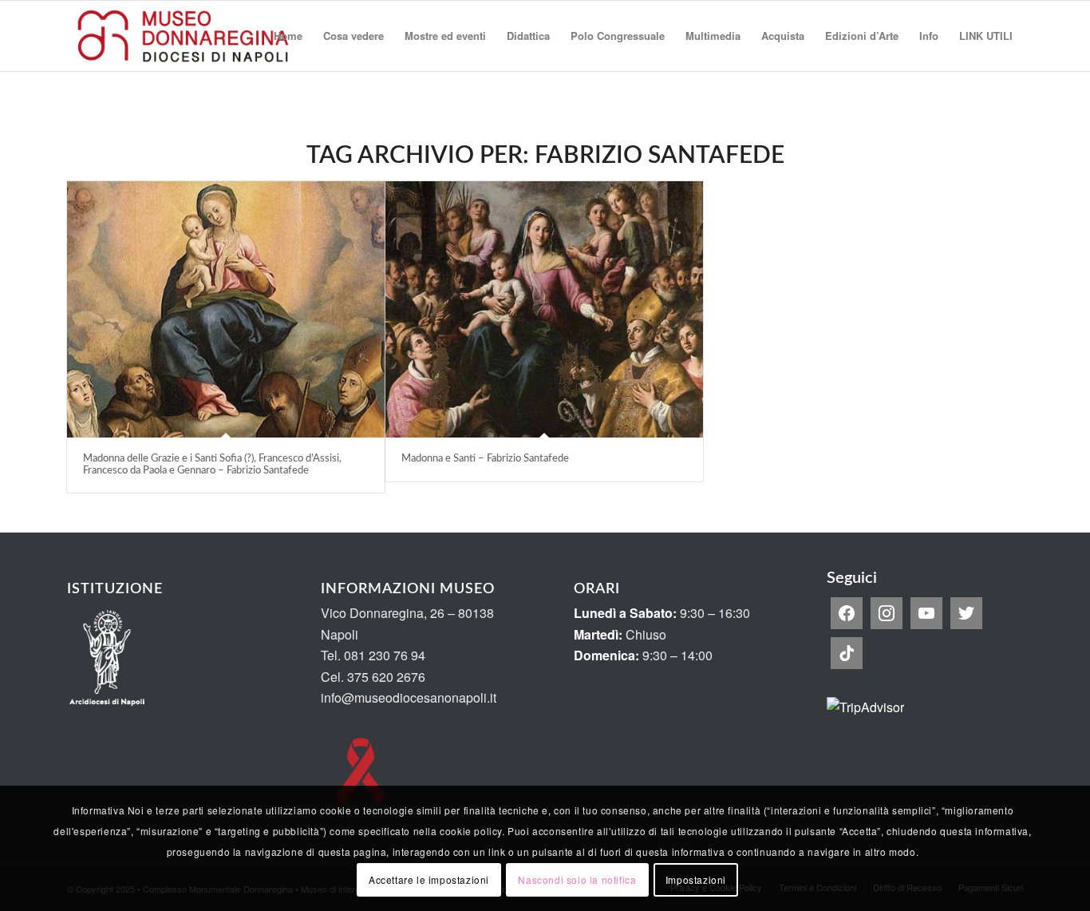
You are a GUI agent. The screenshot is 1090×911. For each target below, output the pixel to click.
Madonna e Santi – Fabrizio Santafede (485, 459)
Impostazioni (695, 879)
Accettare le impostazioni (429, 879)
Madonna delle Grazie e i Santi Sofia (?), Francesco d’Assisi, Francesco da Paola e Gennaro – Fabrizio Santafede (212, 464)
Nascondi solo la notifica (577, 879)
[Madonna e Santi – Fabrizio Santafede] (544, 309)
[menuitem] (288, 36)
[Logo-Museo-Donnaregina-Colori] (182, 36)
